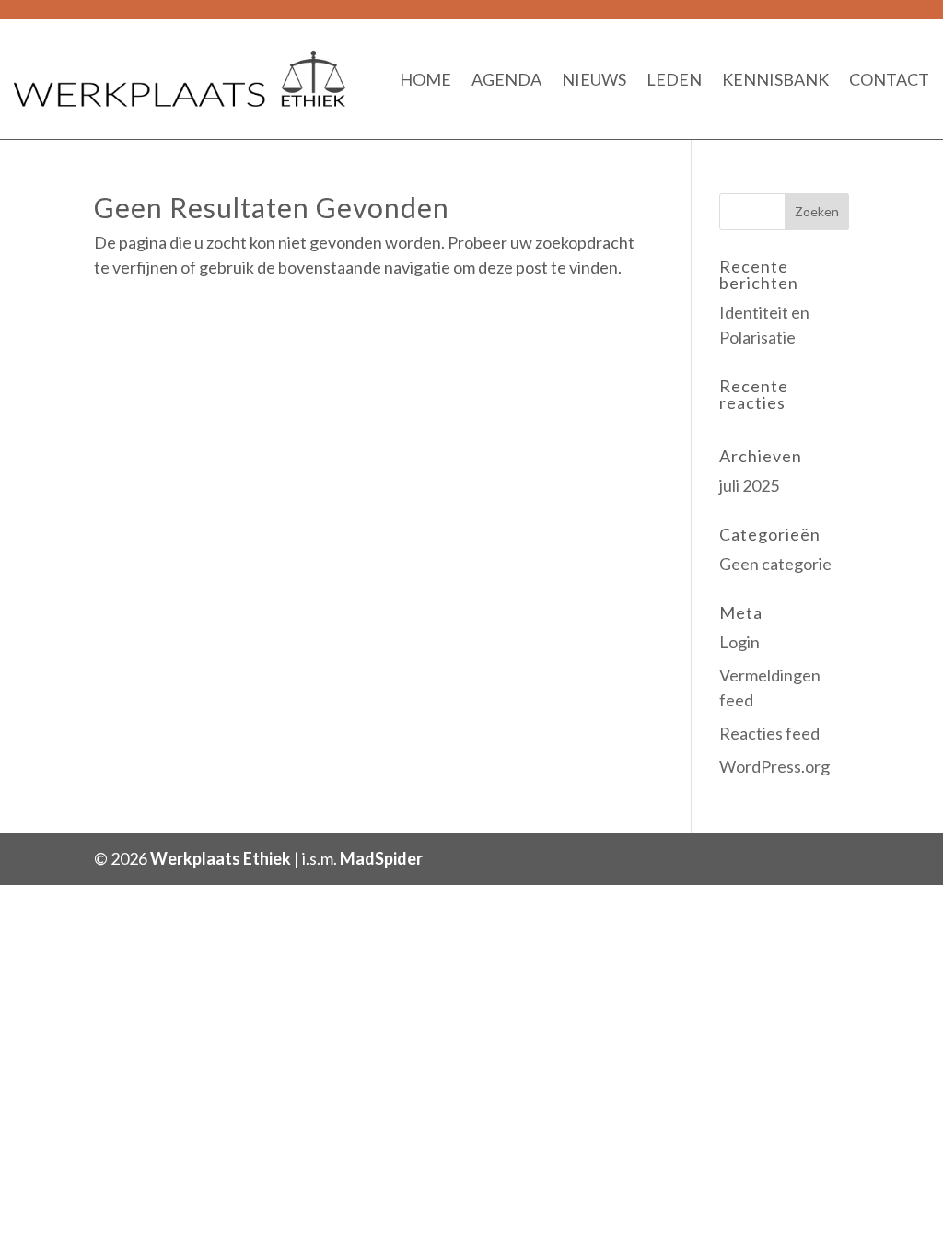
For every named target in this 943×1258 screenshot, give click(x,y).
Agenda (506, 79)
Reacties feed (769, 733)
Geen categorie (775, 563)
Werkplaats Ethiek (220, 858)
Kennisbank (775, 79)
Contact (889, 79)
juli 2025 (749, 485)
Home (425, 79)
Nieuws (594, 79)
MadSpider (381, 858)
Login (739, 642)
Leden (674, 79)
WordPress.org (774, 766)
